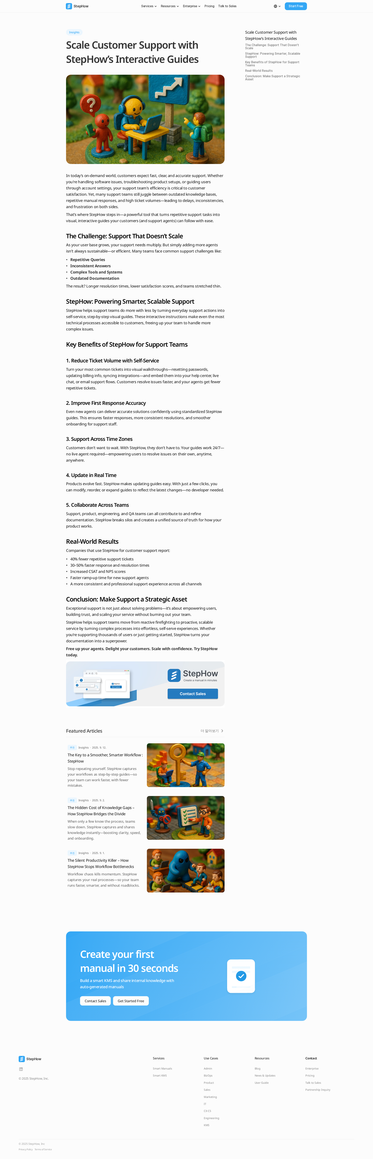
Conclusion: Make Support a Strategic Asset (272, 78)
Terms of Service (43, 1149)
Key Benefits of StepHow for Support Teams (272, 64)
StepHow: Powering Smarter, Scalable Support (272, 55)
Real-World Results (259, 70)
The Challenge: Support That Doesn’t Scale (272, 47)
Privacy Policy (26, 1149)
